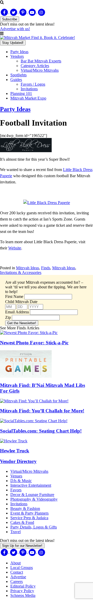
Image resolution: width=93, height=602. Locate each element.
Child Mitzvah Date (21, 301)
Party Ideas (19, 52)
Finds (45, 268)
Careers (16, 581)
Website (14, 248)
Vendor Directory (18, 461)
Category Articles (35, 65)
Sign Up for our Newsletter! (22, 546)
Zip (8, 317)
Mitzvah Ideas (27, 268)
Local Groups (21, 567)
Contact (16, 572)
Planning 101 (21, 93)
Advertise (18, 577)
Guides (16, 79)
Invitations (29, 89)
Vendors (17, 56)
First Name (14, 296)
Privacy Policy (22, 591)
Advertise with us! (15, 29)
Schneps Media (22, 595)
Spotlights (18, 75)
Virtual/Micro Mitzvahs (40, 70)
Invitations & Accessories (20, 272)
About (15, 563)
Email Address (17, 312)
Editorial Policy (23, 586)
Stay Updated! (13, 43)
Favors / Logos (33, 84)
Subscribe (9, 19)
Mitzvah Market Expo (28, 98)
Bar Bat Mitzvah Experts (41, 61)
